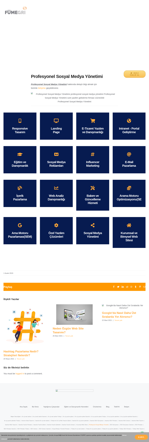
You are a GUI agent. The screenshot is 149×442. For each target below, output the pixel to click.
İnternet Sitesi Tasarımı (28, 420)
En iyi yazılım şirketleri (113, 416)
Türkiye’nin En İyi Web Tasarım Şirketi (61, 420)
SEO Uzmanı (33, 428)
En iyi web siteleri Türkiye (54, 416)
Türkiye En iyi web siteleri (78, 428)
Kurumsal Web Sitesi (82, 424)
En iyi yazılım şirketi (68, 416)
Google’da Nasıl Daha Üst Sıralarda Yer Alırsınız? (123, 306)
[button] (144, 7)
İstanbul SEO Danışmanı (96, 420)
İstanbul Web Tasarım (137, 420)
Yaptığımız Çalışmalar (51, 407)
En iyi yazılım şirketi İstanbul (82, 416)
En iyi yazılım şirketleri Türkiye (12, 420)
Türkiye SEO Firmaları (125, 428)
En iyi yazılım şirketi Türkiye (98, 416)
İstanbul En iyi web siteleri (42, 420)
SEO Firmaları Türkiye (23, 428)
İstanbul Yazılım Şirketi (40, 424)
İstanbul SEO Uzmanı (124, 420)
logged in (20, 373)
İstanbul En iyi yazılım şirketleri (80, 420)
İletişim (126, 407)
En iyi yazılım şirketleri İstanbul (129, 416)
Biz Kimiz (35, 407)
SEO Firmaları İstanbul (10, 428)
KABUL (141, 437)
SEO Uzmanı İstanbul (45, 428)
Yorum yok (21, 359)
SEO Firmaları (138, 424)
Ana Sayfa (23, 407)
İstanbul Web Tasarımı (11, 424)
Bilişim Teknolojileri (15, 416)
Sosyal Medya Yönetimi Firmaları (61, 428)
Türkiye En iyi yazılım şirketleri (110, 428)
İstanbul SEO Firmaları (111, 420)
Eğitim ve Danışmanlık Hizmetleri (76, 407)
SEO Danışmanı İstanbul (127, 424)
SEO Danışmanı (114, 424)
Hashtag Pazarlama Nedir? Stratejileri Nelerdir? (25, 326)
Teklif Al (116, 407)
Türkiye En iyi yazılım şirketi (93, 428)
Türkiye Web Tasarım (138, 428)
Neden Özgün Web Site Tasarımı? (74, 314)
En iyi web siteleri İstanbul (40, 416)
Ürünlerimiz (97, 407)
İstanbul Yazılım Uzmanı (68, 424)
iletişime (42, 88)
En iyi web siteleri (26, 416)
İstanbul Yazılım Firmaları (25, 424)
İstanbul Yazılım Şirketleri (54, 424)
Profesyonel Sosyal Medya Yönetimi (98, 424)
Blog (107, 407)
